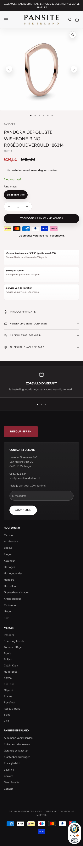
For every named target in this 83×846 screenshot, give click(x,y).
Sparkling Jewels (14, 641)
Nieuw (8, 611)
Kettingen (9, 561)
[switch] (74, 840)
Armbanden (11, 541)
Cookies (8, 776)
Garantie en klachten (16, 750)
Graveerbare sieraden (16, 592)
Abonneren (23, 510)
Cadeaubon (10, 605)
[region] (41, 382)
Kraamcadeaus (12, 599)
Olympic (9, 690)
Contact (8, 789)
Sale (6, 618)
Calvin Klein (11, 665)
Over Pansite (11, 782)
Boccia (7, 653)
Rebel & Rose (12, 709)
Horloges (9, 567)
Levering (9, 770)
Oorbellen (10, 586)
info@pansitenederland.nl (24, 478)
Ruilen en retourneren (17, 744)
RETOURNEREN (20, 431)
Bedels (8, 548)
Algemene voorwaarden (18, 738)
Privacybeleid (11, 763)
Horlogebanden (13, 573)
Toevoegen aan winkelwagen (41, 218)
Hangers (9, 580)
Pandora (9, 124)
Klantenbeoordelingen (17, 757)
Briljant (8, 659)
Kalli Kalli (9, 684)
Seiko (7, 714)
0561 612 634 (17, 474)
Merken (8, 535)
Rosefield (9, 702)
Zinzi (6, 721)
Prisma (8, 696)
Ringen (8, 554)
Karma (8, 678)
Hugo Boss (10, 672)
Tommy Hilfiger (13, 647)
